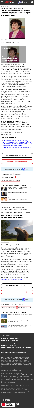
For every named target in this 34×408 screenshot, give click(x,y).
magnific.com (5, 242)
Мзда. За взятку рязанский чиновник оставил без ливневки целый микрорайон (19, 188)
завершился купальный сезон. (11, 279)
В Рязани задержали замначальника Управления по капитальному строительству (19, 193)
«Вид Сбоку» (4, 39)
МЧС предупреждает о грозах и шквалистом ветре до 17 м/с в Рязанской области (19, 326)
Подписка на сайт (8, 350)
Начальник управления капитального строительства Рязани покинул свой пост (19, 198)
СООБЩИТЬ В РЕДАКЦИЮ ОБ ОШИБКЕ (13, 352)
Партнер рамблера (15, 399)
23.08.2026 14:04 (5, 207)
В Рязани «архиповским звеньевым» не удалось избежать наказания (17, 144)
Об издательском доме (9, 343)
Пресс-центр (23, 343)
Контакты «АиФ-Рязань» (9, 338)
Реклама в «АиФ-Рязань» (10, 340)
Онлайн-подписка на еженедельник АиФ (16, 347)
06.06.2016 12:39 (5, 6)
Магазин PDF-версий (8, 345)
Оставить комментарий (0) (17, 161)
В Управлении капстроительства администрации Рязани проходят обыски (16, 141)
